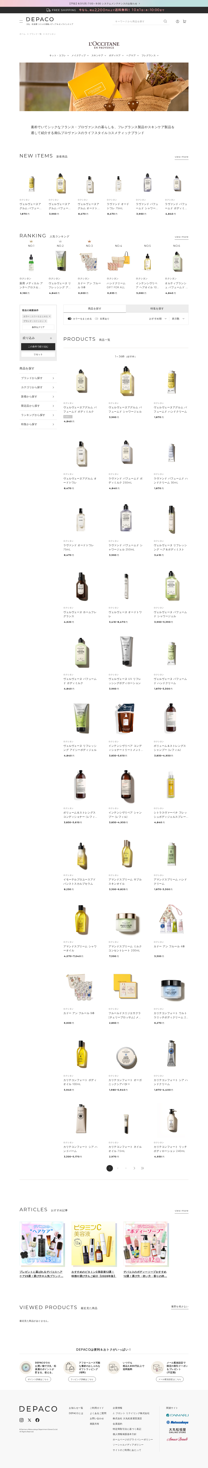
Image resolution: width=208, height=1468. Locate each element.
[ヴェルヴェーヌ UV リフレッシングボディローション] (126, 652)
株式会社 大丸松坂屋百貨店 (127, 1418)
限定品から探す (30, 405)
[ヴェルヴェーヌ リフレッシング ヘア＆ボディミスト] (171, 518)
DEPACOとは (76, 1413)
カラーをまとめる (82, 318)
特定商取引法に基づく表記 (127, 1428)
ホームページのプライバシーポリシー (133, 1439)
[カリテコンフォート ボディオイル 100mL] (80, 1053)
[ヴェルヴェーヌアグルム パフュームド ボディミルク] (80, 381)
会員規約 (117, 1423)
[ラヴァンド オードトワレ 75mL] (118, 183)
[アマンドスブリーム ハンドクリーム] (171, 853)
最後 (142, 1168)
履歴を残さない (179, 1306)
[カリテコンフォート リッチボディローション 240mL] (171, 1120)
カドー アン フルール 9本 (79, 1013)
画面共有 (94, 1423)
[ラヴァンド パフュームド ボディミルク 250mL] (176, 183)
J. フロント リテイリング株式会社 (131, 1413)
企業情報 (117, 1407)
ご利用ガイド (97, 1407)
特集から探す (29, 424)
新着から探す (29, 396)
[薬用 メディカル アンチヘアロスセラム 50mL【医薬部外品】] (31, 261)
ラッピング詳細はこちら (82, 1379)
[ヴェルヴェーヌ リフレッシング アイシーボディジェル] (60, 261)
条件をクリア (38, 327)
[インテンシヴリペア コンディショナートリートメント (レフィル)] (126, 719)
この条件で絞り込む (38, 346)
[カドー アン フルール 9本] (89, 261)
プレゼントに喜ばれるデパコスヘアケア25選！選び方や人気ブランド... (41, 1274)
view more (181, 156)
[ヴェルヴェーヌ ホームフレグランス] (80, 585)
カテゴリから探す (32, 387)
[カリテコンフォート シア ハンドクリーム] (171, 1053)
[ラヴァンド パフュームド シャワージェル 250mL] (147, 183)
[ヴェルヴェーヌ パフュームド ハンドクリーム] (171, 652)
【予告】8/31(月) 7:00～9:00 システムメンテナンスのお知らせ (102, 3)
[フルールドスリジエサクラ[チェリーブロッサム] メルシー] (126, 986)
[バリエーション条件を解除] (49, 316)
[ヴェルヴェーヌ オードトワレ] (126, 585)
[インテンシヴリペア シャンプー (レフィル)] (126, 786)
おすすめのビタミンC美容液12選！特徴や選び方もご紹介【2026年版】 (94, 1274)
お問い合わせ (97, 1418)
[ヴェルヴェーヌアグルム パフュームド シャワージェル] (60, 183)
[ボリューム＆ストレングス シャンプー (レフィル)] (171, 719)
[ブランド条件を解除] (45, 321)
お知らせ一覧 (76, 1407)
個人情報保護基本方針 (124, 1434)
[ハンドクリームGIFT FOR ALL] (118, 261)
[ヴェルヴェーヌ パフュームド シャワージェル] (171, 585)
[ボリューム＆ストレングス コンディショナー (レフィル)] (80, 786)
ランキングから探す (33, 415)
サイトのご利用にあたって (127, 1450)
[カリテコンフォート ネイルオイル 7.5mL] (126, 1120)
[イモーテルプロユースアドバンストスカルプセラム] (80, 853)
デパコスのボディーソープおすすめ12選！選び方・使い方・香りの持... (145, 1274)
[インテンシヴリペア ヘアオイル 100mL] (147, 261)
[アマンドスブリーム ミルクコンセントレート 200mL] (126, 919)
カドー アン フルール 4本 (169, 946)
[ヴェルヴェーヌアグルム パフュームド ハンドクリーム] (31, 183)
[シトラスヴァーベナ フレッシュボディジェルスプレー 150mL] (171, 786)
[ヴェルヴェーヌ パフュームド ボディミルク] (80, 652)
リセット (38, 354)
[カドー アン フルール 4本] (171, 919)
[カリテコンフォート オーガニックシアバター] (126, 1053)
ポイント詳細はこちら (38, 1379)
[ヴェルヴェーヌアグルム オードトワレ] (89, 183)
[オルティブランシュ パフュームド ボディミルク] (176, 261)
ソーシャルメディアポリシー (128, 1444)
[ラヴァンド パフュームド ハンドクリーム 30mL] (171, 452)
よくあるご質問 (98, 1413)
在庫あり (104, 318)
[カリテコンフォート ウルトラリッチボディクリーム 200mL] (171, 986)
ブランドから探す (32, 378)
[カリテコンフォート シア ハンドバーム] (80, 1120)
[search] (166, 21)
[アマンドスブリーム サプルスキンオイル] (126, 853)
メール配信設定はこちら (169, 1379)
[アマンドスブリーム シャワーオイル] (80, 919)
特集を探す (157, 308)
